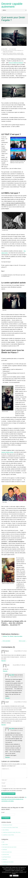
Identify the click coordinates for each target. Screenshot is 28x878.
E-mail (3, 812)
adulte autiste (6, 53)
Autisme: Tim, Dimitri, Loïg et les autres (12, 636)
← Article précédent (5, 641)
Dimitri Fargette (20, 54)
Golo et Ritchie (5, 829)
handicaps (4, 849)
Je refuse (16, 875)
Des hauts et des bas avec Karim (10, 50)
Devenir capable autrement (11, 5)
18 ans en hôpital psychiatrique (16, 62)
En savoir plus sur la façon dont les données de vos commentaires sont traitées (13, 799)
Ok (11, 875)
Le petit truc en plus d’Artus (8, 834)
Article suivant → (23, 641)
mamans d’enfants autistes (7, 452)
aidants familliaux (12, 53)
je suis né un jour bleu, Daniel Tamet (10, 827)
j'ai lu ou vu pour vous (7, 852)
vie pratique (4, 864)
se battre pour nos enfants (7, 861)
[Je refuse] (26, 871)
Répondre (3, 660)
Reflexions (19, 50)
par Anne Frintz (5, 854)
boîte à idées (5, 844)
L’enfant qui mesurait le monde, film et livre (11, 832)
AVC (3, 842)
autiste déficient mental (12, 54)
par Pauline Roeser (6, 857)
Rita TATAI (5, 49)
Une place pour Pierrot (7, 825)
